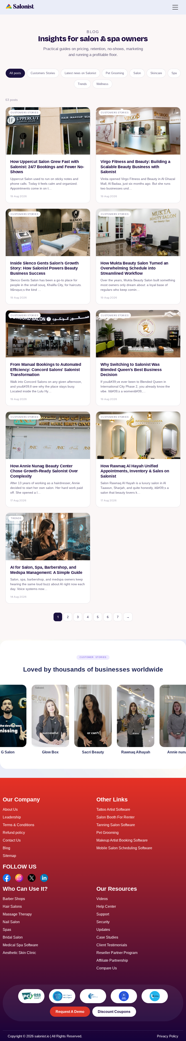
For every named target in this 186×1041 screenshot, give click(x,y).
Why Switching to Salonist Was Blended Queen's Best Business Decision (131, 369)
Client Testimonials (111, 945)
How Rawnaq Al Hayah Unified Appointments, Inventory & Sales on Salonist (134, 471)
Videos (102, 899)
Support (102, 914)
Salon (137, 73)
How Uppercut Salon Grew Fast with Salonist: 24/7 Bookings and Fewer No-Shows (47, 166)
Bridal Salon (13, 937)
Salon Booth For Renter (115, 817)
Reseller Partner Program (116, 953)
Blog (6, 848)
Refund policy (14, 833)
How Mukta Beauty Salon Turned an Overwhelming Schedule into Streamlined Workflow (134, 268)
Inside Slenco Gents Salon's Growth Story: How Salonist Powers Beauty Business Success (44, 268)
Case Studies (107, 937)
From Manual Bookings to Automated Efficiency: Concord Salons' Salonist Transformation (45, 369)
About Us (10, 809)
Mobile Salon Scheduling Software (124, 848)
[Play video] (37, 720)
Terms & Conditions (18, 825)
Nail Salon (11, 922)
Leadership (12, 817)
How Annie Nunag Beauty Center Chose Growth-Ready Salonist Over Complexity (44, 471)
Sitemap (9, 856)
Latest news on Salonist (80, 73)
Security (103, 922)
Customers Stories (43, 73)
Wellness (102, 84)
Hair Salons (12, 906)
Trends (82, 84)
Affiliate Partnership (112, 960)
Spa (174, 73)
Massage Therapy (17, 914)
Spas (7, 930)
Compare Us (106, 968)
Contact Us (12, 840)
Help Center (106, 906)
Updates (103, 930)
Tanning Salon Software (115, 825)
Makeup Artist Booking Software (122, 840)
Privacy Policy (167, 1036)
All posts (15, 73)
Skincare (156, 73)
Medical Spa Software (20, 945)
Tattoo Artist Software (113, 809)
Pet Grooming (115, 73)
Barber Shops (14, 899)
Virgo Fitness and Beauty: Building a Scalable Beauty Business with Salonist (135, 166)
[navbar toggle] (175, 6)
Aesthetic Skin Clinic (19, 953)
